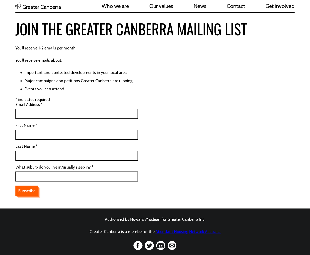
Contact (236, 6)
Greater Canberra (41, 7)
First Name (26, 125)
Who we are (115, 6)
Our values (161, 6)
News (200, 6)
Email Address (28, 104)
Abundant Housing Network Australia (188, 231)
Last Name (26, 146)
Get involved (280, 6)
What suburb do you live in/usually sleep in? (54, 167)
